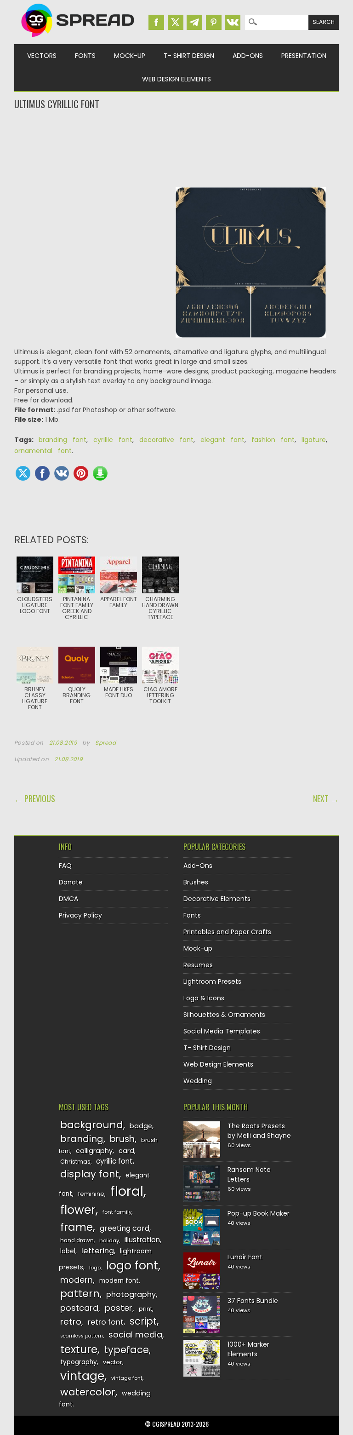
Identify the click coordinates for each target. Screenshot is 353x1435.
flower (78, 1210)
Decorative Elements (217, 898)
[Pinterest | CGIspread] (214, 22)
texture (78, 1349)
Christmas (75, 1161)
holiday (109, 1240)
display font (89, 1174)
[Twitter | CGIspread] (175, 22)
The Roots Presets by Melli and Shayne (259, 1130)
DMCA (68, 898)
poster (118, 1308)
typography (78, 1362)
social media (135, 1334)
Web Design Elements (176, 79)
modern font (119, 1280)
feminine (91, 1193)
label (67, 1251)
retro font (106, 1322)
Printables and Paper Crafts (227, 931)
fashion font (273, 439)
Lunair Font (245, 1257)
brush (122, 1139)
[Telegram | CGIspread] (194, 22)
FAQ (65, 865)
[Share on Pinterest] (81, 473)
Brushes (195, 882)
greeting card (124, 1228)
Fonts (85, 55)
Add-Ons (248, 55)
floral (126, 1191)
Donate (71, 882)
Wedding (197, 1080)
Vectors (42, 55)
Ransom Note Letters (249, 1174)
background (91, 1125)
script (143, 1321)
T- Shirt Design (189, 55)
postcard (79, 1308)
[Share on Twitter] (23, 473)
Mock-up (129, 55)
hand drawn (77, 1240)
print (145, 1308)
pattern (80, 1293)
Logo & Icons (203, 998)
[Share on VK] (61, 473)
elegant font (222, 439)
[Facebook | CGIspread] (156, 22)
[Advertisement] (176, 147)
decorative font (166, 439)
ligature (314, 439)
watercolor (87, 1392)
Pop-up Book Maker (259, 1213)
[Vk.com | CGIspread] (232, 22)
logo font (132, 1265)
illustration (142, 1240)
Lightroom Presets (212, 981)
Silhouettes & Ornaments (224, 1014)
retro (70, 1321)
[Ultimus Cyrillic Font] (251, 267)
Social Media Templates (221, 1031)
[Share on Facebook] (42, 473)
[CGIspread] (78, 39)
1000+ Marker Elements (248, 1349)
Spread (105, 742)
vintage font (126, 1378)
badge (141, 1126)
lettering (97, 1251)
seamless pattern (81, 1335)
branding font (62, 439)
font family (116, 1212)
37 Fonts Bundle (253, 1300)
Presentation (303, 55)
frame (76, 1226)
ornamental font (43, 450)
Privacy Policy (80, 915)
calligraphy (94, 1150)
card (126, 1150)
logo (95, 1267)
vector (112, 1362)
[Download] (100, 473)
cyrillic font (112, 439)
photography (131, 1294)
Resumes (198, 965)
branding (81, 1138)
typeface (126, 1349)
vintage (82, 1376)
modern (76, 1280)
